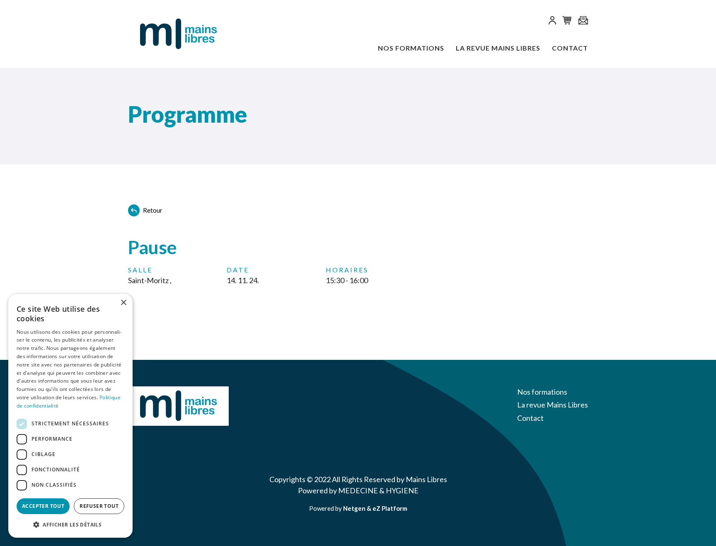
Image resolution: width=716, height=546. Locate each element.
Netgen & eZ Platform (375, 508)
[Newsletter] (583, 21)
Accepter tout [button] (43, 506)
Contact (570, 48)
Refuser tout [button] (99, 506)
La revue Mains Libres (498, 48)
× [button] (123, 303)
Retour (152, 210)
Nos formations (411, 48)
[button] (552, 21)
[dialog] (70, 416)
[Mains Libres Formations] (169, 34)
